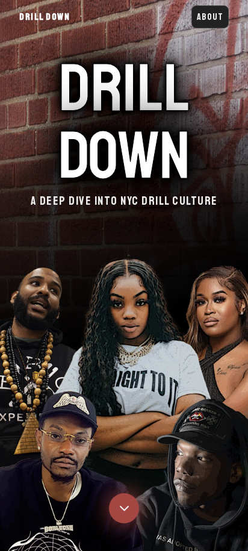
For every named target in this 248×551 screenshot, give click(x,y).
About (210, 17)
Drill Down (44, 17)
